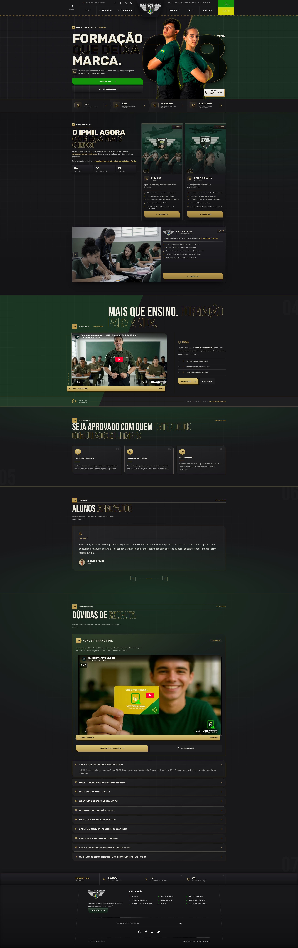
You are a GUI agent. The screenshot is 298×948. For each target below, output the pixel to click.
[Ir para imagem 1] (111, 280)
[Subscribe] (180, 923)
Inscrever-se (98, 910)
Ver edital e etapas (187, 748)
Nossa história (207, 381)
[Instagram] (115, 3)
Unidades (174, 10)
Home (88, 10)
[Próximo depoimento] (165, 578)
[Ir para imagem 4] (122, 280)
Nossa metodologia (107, 89)
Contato (207, 10)
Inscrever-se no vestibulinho (110, 748)
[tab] (139, 578)
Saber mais (163, 214)
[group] (149, 548)
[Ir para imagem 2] (115, 280)
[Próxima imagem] (157, 254)
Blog (191, 10)
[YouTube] (131, 3)
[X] (126, 3)
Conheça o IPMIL (105, 81)
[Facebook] (120, 3)
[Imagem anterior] (75, 254)
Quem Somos (105, 10)
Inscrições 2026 (186, 381)
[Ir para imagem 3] (119, 280)
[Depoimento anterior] (133, 578)
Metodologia (125, 10)
